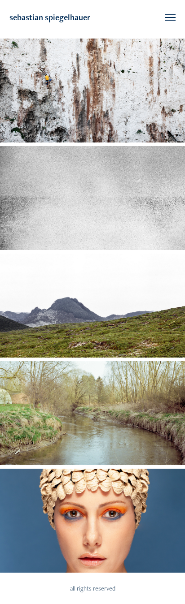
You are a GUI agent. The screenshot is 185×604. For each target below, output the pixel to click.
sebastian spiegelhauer (49, 17)
